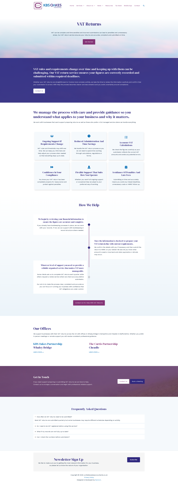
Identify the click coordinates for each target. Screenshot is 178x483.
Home (72, 5)
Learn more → (38, 352)
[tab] (89, 419)
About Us (89, 5)
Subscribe (133, 460)
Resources (109, 5)
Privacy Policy (89, 477)
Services (79, 5)
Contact (137, 5)
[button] (83, 5)
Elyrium (98, 480)
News (99, 5)
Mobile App (128, 5)
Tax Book (118, 5)
